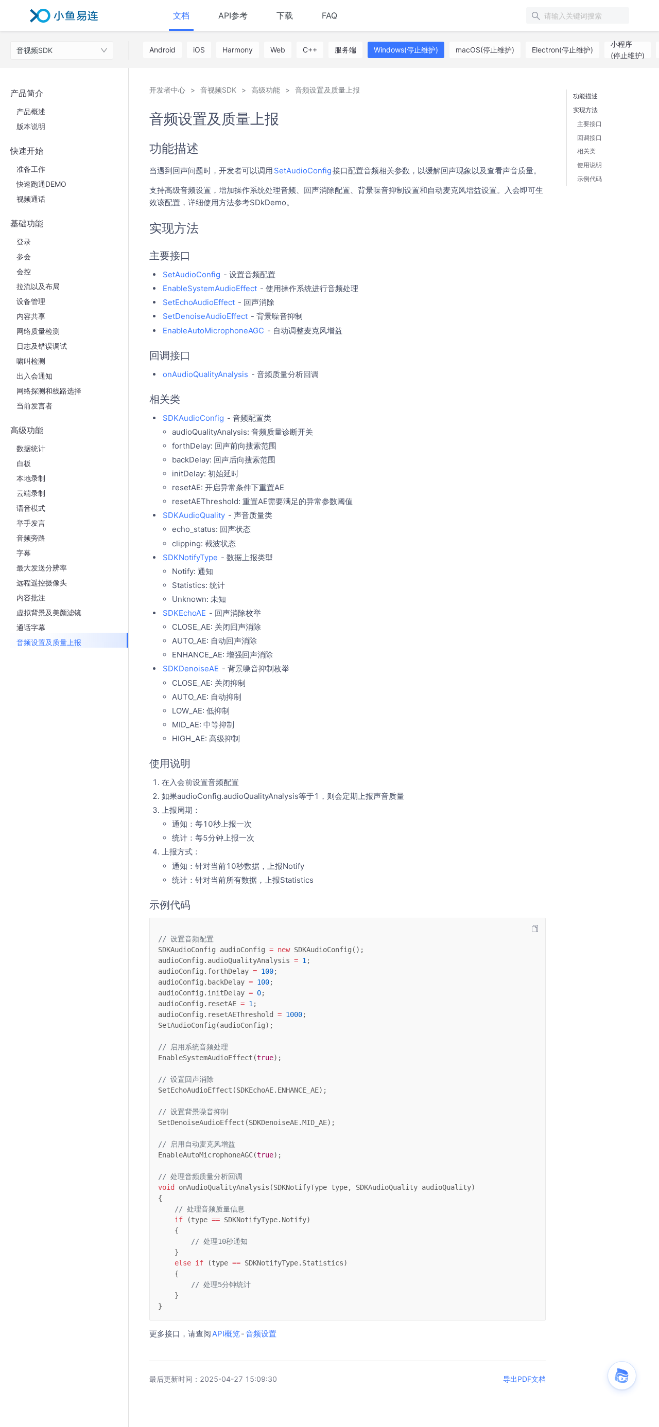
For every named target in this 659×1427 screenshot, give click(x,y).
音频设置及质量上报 (48, 642)
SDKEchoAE (184, 613)
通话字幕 (30, 627)
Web (277, 49)
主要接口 (589, 124)
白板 (23, 463)
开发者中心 (167, 89)
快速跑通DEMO (41, 184)
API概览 (226, 1334)
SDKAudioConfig (193, 418)
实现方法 (585, 110)
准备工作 (30, 169)
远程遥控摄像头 (41, 582)
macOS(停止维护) (485, 49)
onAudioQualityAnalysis (205, 374)
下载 (284, 15)
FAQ (329, 15)
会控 (23, 271)
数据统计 (30, 448)
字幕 (23, 552)
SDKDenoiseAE (191, 668)
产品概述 (30, 111)
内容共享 (30, 316)
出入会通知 (34, 375)
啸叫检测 (30, 360)
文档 (181, 15)
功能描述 (585, 96)
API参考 (233, 15)
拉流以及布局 (38, 286)
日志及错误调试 (41, 346)
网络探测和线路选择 (48, 390)
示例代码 (589, 179)
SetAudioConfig (303, 170)
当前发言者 (34, 405)
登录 (23, 241)
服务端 (345, 49)
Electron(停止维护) (562, 49)
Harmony (237, 49)
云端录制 (30, 493)
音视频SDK (34, 50)
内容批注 (30, 597)
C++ (310, 49)
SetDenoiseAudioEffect (205, 316)
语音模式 (30, 508)
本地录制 (30, 478)
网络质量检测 (38, 331)
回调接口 (589, 137)
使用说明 (589, 165)
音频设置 (261, 1334)
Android (162, 49)
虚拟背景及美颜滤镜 (48, 612)
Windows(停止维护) (406, 49)
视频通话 (30, 198)
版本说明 (30, 126)
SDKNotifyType (190, 557)
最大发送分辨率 (41, 567)
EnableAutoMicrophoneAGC (213, 330)
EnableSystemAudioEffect (210, 288)
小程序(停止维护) (628, 50)
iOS (199, 49)
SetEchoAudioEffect (199, 302)
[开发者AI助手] (622, 1375)
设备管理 (30, 301)
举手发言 (30, 523)
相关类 (586, 151)
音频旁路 (30, 537)
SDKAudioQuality (194, 515)
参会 (23, 256)
